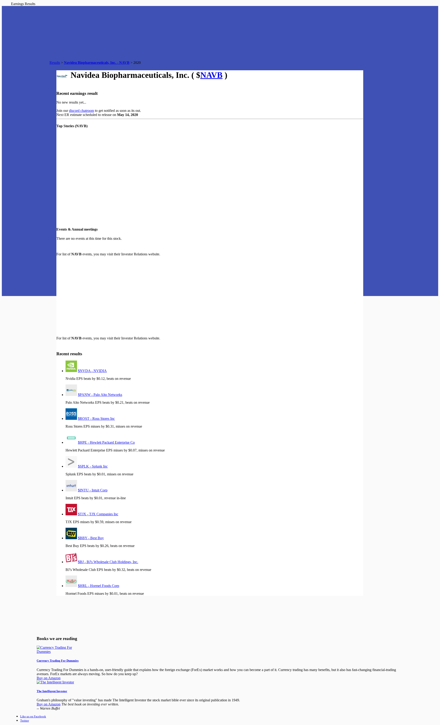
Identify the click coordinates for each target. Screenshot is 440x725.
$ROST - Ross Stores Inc (96, 418)
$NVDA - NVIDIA (92, 371)
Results (55, 63)
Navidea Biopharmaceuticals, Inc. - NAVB (96, 63)
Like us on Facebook (33, 716)
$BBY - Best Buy (91, 538)
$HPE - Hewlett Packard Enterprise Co (106, 442)
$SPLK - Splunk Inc (93, 466)
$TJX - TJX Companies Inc (98, 514)
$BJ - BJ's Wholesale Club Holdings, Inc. (108, 562)
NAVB (211, 75)
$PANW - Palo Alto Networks (100, 395)
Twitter (24, 720)
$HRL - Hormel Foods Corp (98, 586)
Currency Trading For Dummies (58, 660)
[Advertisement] (141, 296)
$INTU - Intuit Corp (92, 490)
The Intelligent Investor (52, 691)
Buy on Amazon (48, 678)
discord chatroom (81, 111)
